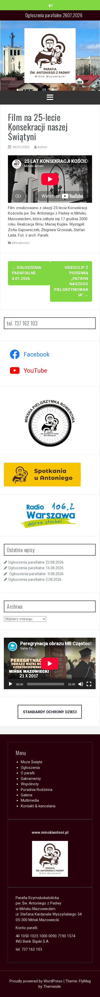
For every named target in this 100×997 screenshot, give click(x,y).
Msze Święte (31, 762)
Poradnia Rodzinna (36, 789)
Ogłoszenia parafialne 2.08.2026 (35, 579)
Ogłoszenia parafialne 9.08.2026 (36, 574)
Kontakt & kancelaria (38, 806)
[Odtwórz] (10, 684)
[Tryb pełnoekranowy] (89, 684)
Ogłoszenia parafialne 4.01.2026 (26, 273)
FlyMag (85, 981)
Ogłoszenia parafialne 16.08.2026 (36, 568)
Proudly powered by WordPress (36, 981)
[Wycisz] (80, 684)
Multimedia (30, 800)
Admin (42, 147)
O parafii (28, 773)
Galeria (26, 795)
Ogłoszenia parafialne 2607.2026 (54, 15)
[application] (50, 663)
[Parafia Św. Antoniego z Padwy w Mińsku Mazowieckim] (50, 55)
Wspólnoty (30, 784)
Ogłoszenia (30, 767)
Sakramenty (31, 778)
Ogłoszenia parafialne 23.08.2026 (36, 562)
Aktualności (20, 243)
